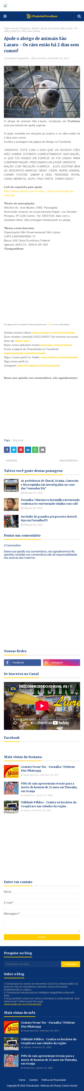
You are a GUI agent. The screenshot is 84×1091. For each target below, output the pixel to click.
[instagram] (61, 662)
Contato (33, 1080)
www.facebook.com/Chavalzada (22, 1004)
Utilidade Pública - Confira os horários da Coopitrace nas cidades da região (48, 804)
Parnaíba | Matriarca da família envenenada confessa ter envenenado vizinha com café (50, 502)
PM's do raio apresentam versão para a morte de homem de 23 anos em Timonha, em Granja (49, 787)
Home (22, 1080)
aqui (49, 324)
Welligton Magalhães (18, 58)
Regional (25, 28)
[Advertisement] (33, 283)
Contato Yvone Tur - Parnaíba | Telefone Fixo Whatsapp (48, 769)
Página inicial (11, 28)
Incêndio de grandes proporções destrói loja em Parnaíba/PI (49, 518)
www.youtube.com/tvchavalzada (53, 332)
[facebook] (22, 662)
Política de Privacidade (53, 1080)
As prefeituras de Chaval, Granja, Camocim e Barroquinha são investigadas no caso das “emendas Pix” (49, 484)
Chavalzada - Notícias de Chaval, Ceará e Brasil (51, 1085)
